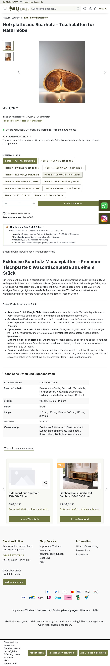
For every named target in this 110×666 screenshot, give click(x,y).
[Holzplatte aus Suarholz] (62, 72)
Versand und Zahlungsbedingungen (58, 610)
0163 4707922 (12, 2)
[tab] (10, 251)
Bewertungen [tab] (26, 251)
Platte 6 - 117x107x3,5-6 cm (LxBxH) (63, 175)
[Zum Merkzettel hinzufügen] (45, 484)
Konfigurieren (37, 653)
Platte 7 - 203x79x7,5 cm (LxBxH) (21, 181)
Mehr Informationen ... (11, 662)
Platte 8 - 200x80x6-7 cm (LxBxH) (61, 181)
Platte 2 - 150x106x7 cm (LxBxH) (57, 161)
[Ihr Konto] (90, 9)
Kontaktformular (12, 574)
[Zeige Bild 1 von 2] (59, 100)
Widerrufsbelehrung (87, 546)
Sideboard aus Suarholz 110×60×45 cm (24, 495)
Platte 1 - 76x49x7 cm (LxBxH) (20, 161)
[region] (55, 72)
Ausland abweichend (64, 129)
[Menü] (5, 9)
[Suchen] (77, 8)
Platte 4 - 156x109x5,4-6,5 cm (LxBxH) (64, 168)
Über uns (45, 557)
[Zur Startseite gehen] (19, 8)
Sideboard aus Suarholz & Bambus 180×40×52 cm (76, 495)
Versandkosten (63, 621)
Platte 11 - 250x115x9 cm (17, 195)
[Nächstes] (105, 72)
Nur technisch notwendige (62, 653)
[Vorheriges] (18, 72)
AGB (42, 561)
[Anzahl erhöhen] (34, 203)
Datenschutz (83, 550)
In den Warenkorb (73, 203)
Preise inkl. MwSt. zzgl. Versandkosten (22, 121)
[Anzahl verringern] (6, 203)
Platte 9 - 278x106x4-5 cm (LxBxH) (22, 188)
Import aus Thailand (50, 546)
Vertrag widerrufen (14, 582)
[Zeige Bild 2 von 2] (64, 100)
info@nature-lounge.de (33, 2)
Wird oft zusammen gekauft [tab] (19, 448)
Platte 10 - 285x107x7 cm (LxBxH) (63, 188)
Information (83, 541)
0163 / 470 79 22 (13, 555)
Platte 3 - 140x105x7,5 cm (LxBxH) (22, 168)
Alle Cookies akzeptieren (93, 653)
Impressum (82, 554)
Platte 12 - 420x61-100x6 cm (49, 195)
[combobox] (52, 8)
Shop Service (48, 541)
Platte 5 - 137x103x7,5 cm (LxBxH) (22, 174)
